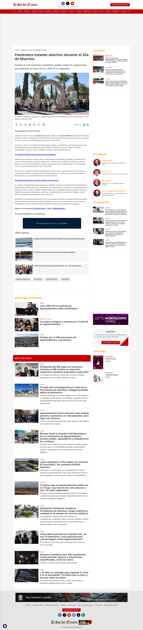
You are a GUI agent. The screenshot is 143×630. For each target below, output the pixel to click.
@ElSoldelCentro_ (59, 208)
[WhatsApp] (25, 124)
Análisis (56, 11)
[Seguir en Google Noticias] (87, 124)
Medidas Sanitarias (23, 279)
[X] (67, 3)
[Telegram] (29, 124)
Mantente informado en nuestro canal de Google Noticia (37, 180)
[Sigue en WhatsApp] (84, 124)
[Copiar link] (38, 124)
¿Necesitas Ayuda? (71, 610)
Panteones (65, 279)
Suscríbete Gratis (110, 342)
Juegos (123, 11)
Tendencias (87, 11)
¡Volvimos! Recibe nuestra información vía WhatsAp (36, 154)
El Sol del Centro (39, 208)
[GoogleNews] (74, 615)
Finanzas (48, 11)
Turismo (108, 11)
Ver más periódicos (120, 5)
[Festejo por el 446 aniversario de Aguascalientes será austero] (26, 340)
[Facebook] (63, 3)
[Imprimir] (43, 124)
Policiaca (27, 11)
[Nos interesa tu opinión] (71, 597)
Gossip (71, 11)
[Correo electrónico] (34, 124)
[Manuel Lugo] (97, 173)
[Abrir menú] (14, 11)
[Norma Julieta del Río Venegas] (97, 193)
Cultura (78, 11)
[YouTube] (72, 3)
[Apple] (78, 615)
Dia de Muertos (51, 279)
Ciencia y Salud (97, 11)
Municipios (38, 279)
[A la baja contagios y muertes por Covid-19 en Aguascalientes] (26, 324)
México (34, 11)
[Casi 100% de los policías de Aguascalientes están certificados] (26, 309)
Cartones (63, 11)
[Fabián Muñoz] (97, 162)
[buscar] (129, 11)
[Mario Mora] (97, 183)
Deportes (115, 11)
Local (20, 11)
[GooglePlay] (83, 615)
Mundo (41, 11)
